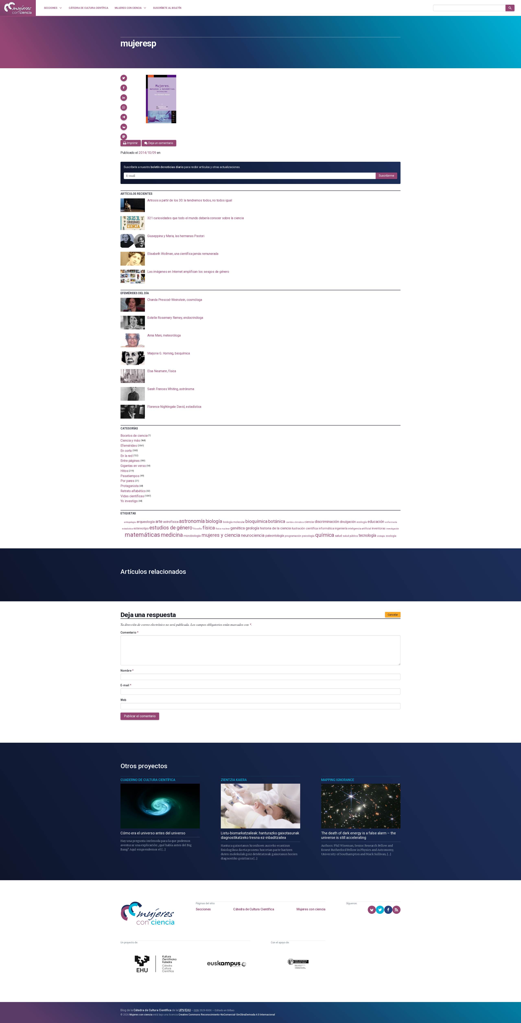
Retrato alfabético (133, 491)
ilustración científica (305, 528)
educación (376, 521)
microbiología (192, 535)
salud (338, 536)
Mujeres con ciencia (311, 909)
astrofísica (170, 522)
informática (326, 528)
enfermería (391, 522)
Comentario (129, 632)
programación (293, 535)
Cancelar (393, 614)
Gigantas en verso (133, 466)
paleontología (274, 536)
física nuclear (223, 528)
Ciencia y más (130, 440)
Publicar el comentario (140, 716)
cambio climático (295, 522)
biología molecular (234, 522)
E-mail (125, 685)
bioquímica (256, 521)
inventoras (378, 528)
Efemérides (128, 446)
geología (252, 528)
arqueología (146, 522)
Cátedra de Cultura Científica (253, 909)
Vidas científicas (132, 496)
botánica (276, 521)
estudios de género (170, 528)
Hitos (124, 471)
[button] (123, 78)
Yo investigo (129, 501)
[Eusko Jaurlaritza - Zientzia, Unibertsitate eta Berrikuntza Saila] (298, 964)
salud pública (350, 536)
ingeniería (341, 528)
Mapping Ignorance (337, 780)
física (208, 528)
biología (214, 521)
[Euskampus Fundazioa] (226, 964)
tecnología (367, 535)
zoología (391, 535)
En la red (126, 456)
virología (381, 536)
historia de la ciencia (275, 528)
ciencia (309, 522)
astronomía (192, 521)
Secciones (203, 909)
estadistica (127, 528)
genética (237, 528)
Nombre (127, 670)
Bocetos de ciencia (134, 435)
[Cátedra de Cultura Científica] (156, 964)
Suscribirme (386, 175)
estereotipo (141, 528)
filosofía (197, 528)
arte (159, 521)
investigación (392, 528)
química (324, 535)
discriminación (327, 521)
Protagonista (129, 486)
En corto (126, 451)
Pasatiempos (129, 476)
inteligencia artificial (359, 528)
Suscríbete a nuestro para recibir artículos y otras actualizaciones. (182, 167)
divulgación (348, 522)
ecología (362, 522)
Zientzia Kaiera (234, 780)
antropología (130, 522)
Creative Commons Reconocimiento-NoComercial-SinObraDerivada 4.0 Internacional (226, 1014)
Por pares (127, 481)
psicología (308, 535)
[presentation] (260, 205)
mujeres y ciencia (220, 535)
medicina (172, 535)
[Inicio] (18, 8)
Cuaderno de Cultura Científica (147, 780)
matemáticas (142, 534)
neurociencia (253, 535)
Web (123, 700)
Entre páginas (130, 461)
